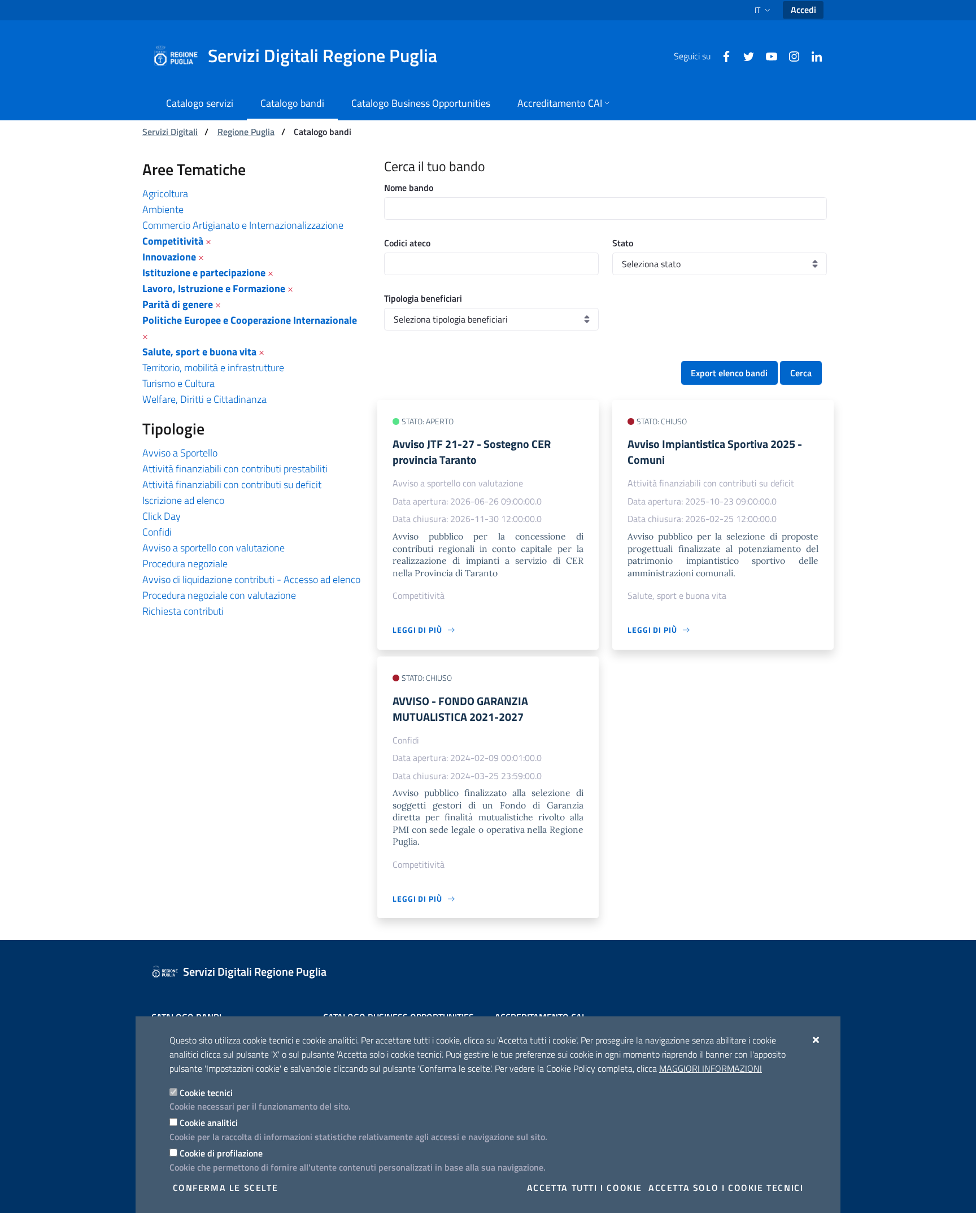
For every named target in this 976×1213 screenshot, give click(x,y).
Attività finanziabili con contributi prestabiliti (235, 468)
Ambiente (163, 209)
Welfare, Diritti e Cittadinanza (204, 399)
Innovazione (169, 256)
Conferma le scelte (225, 1187)
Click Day (161, 516)
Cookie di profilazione (221, 1153)
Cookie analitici (209, 1122)
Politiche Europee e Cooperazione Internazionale (249, 320)
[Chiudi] (816, 1039)
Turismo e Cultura (178, 383)
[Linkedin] (812, 55)
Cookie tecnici (206, 1092)
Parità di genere (177, 304)
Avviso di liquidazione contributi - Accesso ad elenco (251, 579)
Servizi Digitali (170, 131)
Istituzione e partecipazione (203, 272)
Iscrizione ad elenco (183, 500)
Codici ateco (407, 243)
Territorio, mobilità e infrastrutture (213, 367)
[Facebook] (722, 55)
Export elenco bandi (729, 373)
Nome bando (408, 187)
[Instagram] (789, 55)
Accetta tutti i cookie (584, 1187)
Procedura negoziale (185, 563)
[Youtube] (767, 55)
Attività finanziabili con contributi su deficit (231, 484)
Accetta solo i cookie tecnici (725, 1187)
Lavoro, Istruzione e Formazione (213, 288)
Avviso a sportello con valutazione (213, 547)
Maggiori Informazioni (710, 1068)
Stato (622, 243)
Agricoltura (165, 193)
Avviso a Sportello (179, 452)
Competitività (172, 241)
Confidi (157, 532)
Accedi (803, 9)
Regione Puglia (245, 131)
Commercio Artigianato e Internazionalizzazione (242, 225)
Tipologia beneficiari (423, 298)
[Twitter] (744, 55)
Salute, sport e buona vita (199, 351)
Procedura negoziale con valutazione (219, 595)
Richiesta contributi (183, 611)
